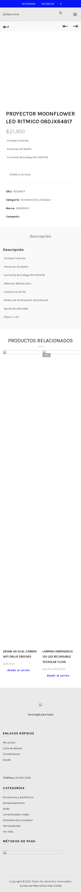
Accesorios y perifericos (18, 797)
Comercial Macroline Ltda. (36, 885)
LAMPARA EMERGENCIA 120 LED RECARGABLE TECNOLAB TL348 (57, 657)
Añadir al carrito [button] (18, 670)
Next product (75, 26)
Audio (6, 808)
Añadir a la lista (20, 174)
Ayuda (7, 759)
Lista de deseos (60, 13)
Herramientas (12, 826)
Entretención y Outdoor (36, 199)
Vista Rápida (35, 360)
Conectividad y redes (16, 814)
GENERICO (22, 208)
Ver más (8, 831)
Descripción (40, 236)
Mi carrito (9, 742)
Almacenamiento (14, 803)
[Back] (6, 26)
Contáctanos (11, 754)
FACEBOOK (47, 3)
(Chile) (57, 885)
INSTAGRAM (29, 3)
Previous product (65, 26)
